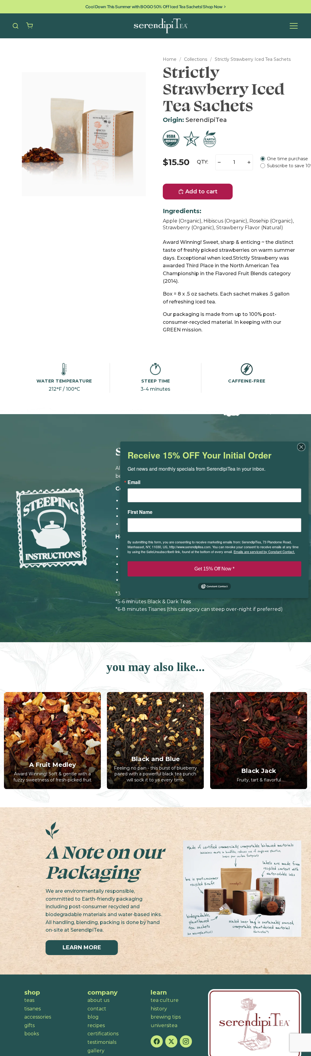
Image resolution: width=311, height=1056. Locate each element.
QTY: (202, 162)
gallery (95, 1051)
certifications (102, 1034)
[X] (171, 1041)
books (31, 1034)
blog (93, 1017)
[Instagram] (186, 1041)
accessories (37, 1017)
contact (96, 1009)
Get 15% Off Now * (214, 568)
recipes (96, 1025)
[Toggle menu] (293, 26)
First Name (140, 512)
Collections (195, 59)
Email (134, 482)
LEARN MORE (82, 947)
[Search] (15, 26)
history (159, 1009)
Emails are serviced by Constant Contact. (264, 551)
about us (98, 1000)
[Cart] (29, 26)
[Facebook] (157, 1041)
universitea (164, 1025)
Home (169, 59)
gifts (29, 1025)
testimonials (101, 1042)
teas (29, 1000)
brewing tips (166, 1017)
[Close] (303, 447)
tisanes (32, 1009)
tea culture (165, 1000)
